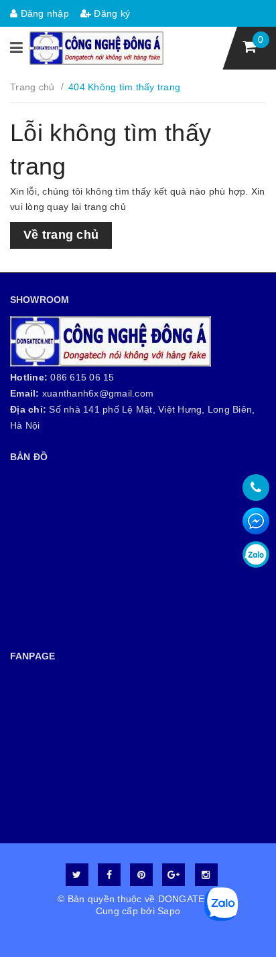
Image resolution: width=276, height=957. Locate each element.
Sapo (168, 911)
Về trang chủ (60, 234)
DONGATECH (188, 898)
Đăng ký (110, 13)
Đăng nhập (43, 13)
